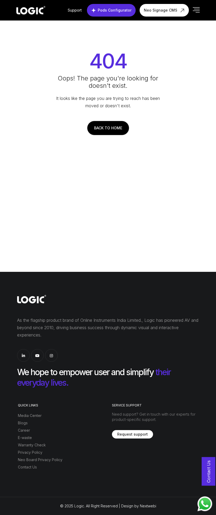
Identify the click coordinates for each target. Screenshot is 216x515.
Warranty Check (32, 445)
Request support (132, 434)
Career (24, 430)
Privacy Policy (30, 452)
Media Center (30, 415)
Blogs (23, 423)
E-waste (25, 437)
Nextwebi (148, 506)
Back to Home (108, 128)
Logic (79, 506)
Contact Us (27, 467)
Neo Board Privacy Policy (40, 459)
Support (75, 10)
